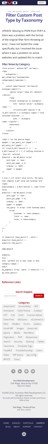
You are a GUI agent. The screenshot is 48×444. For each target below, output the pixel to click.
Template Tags (25, 346)
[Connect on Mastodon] (26, 371)
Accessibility (25, 306)
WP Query (18, 354)
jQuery (6, 332)
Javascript (32, 328)
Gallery (37, 323)
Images (20, 328)
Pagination (8, 337)
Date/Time (8, 319)
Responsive (31, 337)
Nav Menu (29, 332)
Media (17, 332)
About (16, 426)
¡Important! (9, 306)
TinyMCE (7, 350)
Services (16, 423)
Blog (8, 426)
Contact (38, 426)
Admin (28, 410)
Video (6, 354)
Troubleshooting (24, 350)
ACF (36, 306)
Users (39, 350)
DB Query (22, 319)
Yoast (17, 359)
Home (6, 423)
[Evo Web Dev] (9, 3)
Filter (6, 323)
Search (38, 295)
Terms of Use (29, 407)
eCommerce (37, 319)
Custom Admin (34, 315)
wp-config (31, 354)
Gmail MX (8, 328)
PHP (20, 337)
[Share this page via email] (33, 371)
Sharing (30, 341)
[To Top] (24, 434)
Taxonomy (8, 346)
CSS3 (21, 315)
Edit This (20, 410)
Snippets (40, 423)
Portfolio (28, 423)
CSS (13, 315)
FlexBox (16, 323)
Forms (27, 323)
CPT (5, 315)
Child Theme (24, 310)
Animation (8, 310)
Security (18, 341)
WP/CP (6, 359)
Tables (40, 341)
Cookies (38, 310)
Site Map (17, 407)
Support (27, 426)
